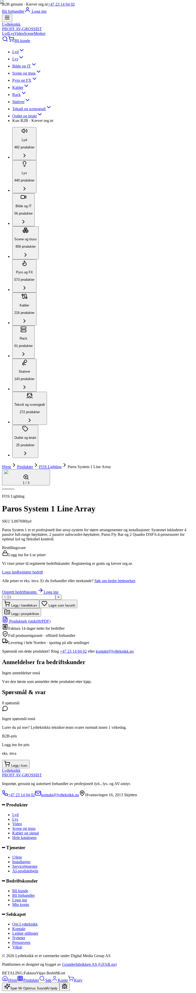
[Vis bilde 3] (12, 489)
